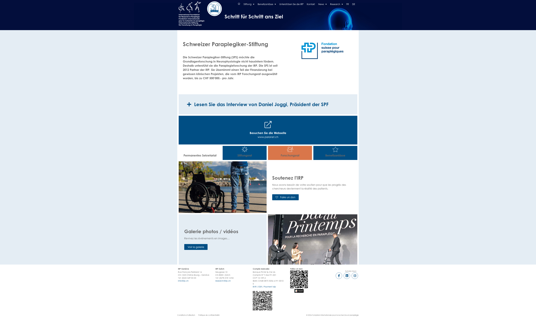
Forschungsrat (290, 155)
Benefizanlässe (265, 4)
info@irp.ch (183, 281)
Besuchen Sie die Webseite (268, 133)
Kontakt (311, 4)
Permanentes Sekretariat (200, 155)
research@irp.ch (223, 281)
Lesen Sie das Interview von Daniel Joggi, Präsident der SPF (261, 104)
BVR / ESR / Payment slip (264, 286)
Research (335, 4)
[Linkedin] (347, 275)
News (321, 4)
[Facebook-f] (339, 275)
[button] (285, 197)
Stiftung (248, 4)
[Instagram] (355, 275)
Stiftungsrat (244, 155)
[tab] (268, 104)
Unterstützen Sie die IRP (291, 4)
